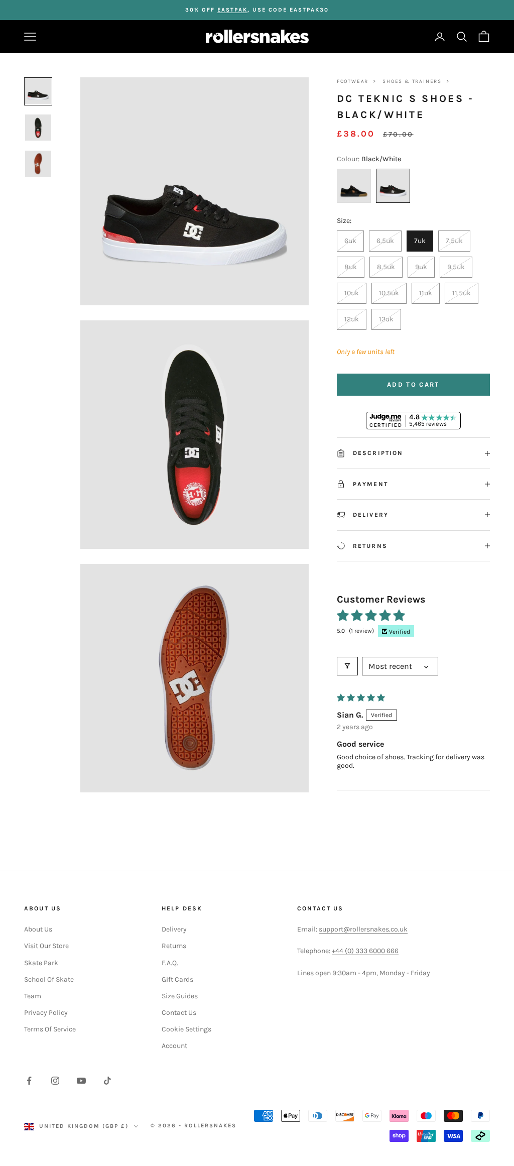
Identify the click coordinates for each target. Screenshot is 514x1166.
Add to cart (413, 384)
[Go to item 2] (38, 127)
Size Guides (180, 996)
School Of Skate (49, 979)
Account (174, 1045)
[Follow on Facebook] (29, 1081)
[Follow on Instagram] (55, 1081)
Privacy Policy (46, 1012)
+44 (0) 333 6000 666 (365, 951)
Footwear (352, 81)
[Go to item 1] (38, 91)
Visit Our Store (46, 946)
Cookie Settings (186, 1029)
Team (32, 996)
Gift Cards (177, 979)
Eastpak (232, 10)
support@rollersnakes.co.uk (363, 929)
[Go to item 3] (38, 164)
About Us (38, 929)
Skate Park (41, 963)
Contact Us (179, 1012)
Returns (174, 946)
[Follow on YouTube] (81, 1081)
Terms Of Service (50, 1029)
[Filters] (347, 666)
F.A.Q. (170, 963)
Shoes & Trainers (412, 81)
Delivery (174, 929)
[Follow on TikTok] (107, 1081)
